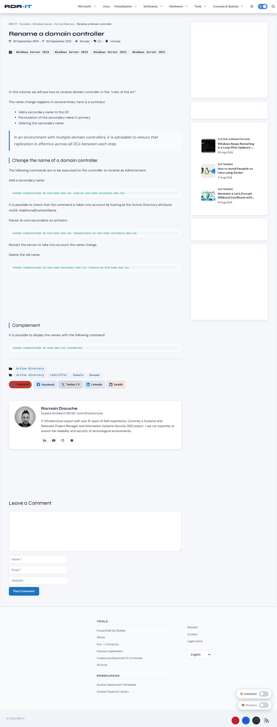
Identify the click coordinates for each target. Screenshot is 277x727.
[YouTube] (53, 440)
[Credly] (71, 440)
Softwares (150, 6)
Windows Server (42, 24)
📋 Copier (172, 192)
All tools (102, 665)
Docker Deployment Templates (116, 685)
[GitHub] (62, 440)
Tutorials (25, 24)
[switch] (264, 705)
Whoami (192, 627)
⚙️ (252, 6)
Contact (192, 634)
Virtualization (123, 6)
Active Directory (64, 24)
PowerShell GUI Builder (111, 630)
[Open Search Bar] (273, 6)
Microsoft (84, 6)
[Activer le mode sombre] (262, 6)
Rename (94, 375)
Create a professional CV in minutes (120, 658)
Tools (197, 6)
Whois (101, 637)
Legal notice (195, 641)
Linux (106, 6)
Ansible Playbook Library (113, 691)
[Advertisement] (231, 62)
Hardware (176, 6)
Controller (58, 375)
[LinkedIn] (44, 440)
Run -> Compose (108, 644)
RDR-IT (18, 6)
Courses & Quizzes (225, 6)
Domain (78, 375)
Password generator (110, 651)
